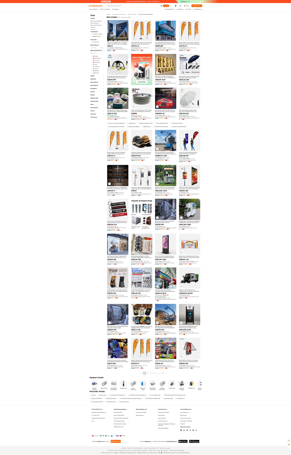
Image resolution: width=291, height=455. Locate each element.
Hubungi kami (161, 415)
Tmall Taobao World (138, 448)
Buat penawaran (140, 415)
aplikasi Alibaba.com (172, 441)
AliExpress (123, 448)
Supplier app (148, 441)
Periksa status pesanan (185, 418)
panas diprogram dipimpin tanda (153, 398)
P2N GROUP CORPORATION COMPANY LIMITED (117, 118)
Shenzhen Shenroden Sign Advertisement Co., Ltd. (189, 333)
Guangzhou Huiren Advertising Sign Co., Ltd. (165, 83)
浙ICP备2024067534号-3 (184, 452)
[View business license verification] (159, 452)
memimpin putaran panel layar (161, 126)
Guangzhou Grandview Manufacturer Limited (165, 227)
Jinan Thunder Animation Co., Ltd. (115, 194)
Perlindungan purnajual (119, 421)
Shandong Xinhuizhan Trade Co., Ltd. (187, 160)
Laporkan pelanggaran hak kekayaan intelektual (166, 424)
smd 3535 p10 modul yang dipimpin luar (138, 395)
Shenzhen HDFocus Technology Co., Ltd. (164, 262)
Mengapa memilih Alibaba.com (99, 412)
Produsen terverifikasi (141, 412)
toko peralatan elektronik (97, 401)
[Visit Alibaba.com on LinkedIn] (184, 430)
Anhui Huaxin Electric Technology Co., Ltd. (189, 296)
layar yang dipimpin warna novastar (116, 126)
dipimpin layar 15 (147, 126)
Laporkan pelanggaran (163, 428)
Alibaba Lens (100, 441)
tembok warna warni (124, 401)
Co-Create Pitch (95, 415)
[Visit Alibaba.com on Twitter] (187, 430)
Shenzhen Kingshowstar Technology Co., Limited (141, 118)
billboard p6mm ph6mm (177, 123)
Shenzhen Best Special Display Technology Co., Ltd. (117, 296)
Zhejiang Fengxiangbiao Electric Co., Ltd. (140, 296)
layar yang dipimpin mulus (162, 123)
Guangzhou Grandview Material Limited (116, 333)
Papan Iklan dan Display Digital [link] (146, 14)
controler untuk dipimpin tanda (179, 126)
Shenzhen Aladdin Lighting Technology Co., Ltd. (165, 116)
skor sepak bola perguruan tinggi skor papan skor (131, 398)
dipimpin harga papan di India (146, 123)
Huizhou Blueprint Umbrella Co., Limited (188, 83)
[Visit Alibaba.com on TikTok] (196, 430)
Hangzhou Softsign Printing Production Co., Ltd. (117, 49)
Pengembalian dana (162, 421)
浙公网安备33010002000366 (170, 452)
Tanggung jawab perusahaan (98, 418)
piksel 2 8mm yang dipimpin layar (118, 395)
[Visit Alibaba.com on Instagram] (190, 430)
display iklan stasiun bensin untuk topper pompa (175, 395)
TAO (157, 448)
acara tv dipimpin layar (156, 395)
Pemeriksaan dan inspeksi (120, 423)
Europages (167, 448)
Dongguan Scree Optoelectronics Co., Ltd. (141, 194)
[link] (289, 441)
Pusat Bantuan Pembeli (163, 412)
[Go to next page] (165, 373)
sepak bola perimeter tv (111, 398)
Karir (93, 421)
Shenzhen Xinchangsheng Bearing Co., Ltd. (141, 262)
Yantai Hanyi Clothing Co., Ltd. (138, 159)
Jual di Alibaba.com (184, 412)
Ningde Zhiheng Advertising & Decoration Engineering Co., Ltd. (165, 299)
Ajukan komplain (162, 418)
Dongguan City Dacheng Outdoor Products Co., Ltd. (117, 83)
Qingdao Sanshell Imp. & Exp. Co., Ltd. (187, 227)
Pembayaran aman (118, 412)
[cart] (180, 6)
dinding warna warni (111, 401)
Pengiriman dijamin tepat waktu (121, 418)
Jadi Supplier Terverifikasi (186, 421)
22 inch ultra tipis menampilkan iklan (117, 123)
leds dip (93, 395)
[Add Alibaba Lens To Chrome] (116, 441)
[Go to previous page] (141, 373)
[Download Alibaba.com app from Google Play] (194, 441)
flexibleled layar (132, 123)
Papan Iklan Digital (132, 14)
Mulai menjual (183, 415)
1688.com (130, 448)
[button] (161, 6)
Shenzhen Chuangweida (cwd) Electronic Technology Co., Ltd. (189, 194)
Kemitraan (182, 423)
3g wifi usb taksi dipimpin (134, 126)
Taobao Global (151, 448)
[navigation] (97, 194)
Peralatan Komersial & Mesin (118, 14)
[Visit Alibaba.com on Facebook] (181, 430)
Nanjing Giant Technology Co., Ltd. (115, 366)
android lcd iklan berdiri (97, 398)
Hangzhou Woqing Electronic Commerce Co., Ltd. (189, 118)
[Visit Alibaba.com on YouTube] (193, 430)
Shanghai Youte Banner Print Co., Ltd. (187, 262)
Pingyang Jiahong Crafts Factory (138, 333)
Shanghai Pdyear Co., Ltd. (137, 49)
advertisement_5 (180, 398)
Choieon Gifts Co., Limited (113, 229)
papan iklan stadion (169, 398)
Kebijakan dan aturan (119, 426)
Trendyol (162, 448)
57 (162, 373)
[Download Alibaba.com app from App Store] (183, 441)
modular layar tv (103, 395)
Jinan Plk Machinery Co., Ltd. (162, 159)
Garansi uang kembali (119, 415)
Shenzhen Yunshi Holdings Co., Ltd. (115, 262)
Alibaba (108, 14)
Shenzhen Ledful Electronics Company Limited (165, 49)
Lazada (145, 448)
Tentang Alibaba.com (97, 409)
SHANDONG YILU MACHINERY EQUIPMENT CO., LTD (165, 333)
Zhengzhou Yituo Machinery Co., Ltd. (163, 194)
